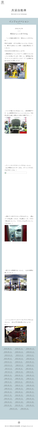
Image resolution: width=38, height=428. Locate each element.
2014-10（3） (8, 392)
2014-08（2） (30, 392)
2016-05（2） (30, 375)
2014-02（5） (30, 398)
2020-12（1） (8, 361)
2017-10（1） (19, 368)
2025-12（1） (20, 355)
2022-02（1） (30, 358)
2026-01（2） (9, 355)
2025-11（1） (30, 355)
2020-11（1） (19, 361)
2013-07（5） (14, 408)
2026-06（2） (30, 348)
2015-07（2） (19, 385)
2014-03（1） (19, 398)
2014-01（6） (8, 402)
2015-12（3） (30, 378)
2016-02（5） (19, 378)
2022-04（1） (19, 358)
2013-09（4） (19, 405)
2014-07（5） (8, 395)
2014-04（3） (8, 398)
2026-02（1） (30, 352)
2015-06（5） (30, 385)
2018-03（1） (20, 365)
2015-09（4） (30, 382)
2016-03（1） (8, 378)
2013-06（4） (25, 408)
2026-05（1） (8, 352)
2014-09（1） (19, 392)
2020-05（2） (30, 361)
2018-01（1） (30, 365)
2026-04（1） (19, 352)
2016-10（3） (8, 375)
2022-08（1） (8, 358)
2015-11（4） (8, 382)
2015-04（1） (8, 388)
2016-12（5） (19, 371)
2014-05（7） (30, 395)
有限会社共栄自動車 (14, 426)
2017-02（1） (9, 371)
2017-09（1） (30, 368)
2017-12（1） (8, 368)
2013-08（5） (30, 405)
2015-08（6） (8, 385)
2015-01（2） (19, 388)
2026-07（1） (19, 348)
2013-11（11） (30, 402)
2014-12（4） (30, 388)
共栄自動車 (19, 10)
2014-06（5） (19, 395)
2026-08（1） (8, 348)
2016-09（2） (19, 375)
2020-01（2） (9, 365)
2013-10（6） (8, 405)
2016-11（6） (30, 371)
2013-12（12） (19, 402)
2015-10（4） (19, 382)
